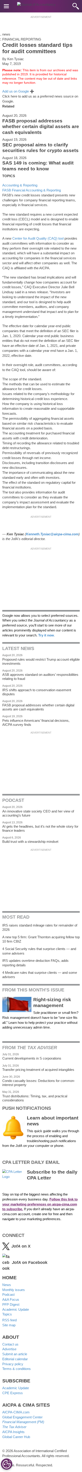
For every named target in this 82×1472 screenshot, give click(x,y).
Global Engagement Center (22, 1417)
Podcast (8, 1294)
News (6, 1285)
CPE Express (12, 1393)
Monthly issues (13, 1290)
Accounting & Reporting (19, 185)
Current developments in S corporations (31, 1058)
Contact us (10, 1344)
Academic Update (15, 1309)
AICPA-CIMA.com (16, 1412)
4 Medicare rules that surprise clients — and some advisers (39, 975)
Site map (8, 1325)
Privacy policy (12, 1364)
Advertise (9, 1349)
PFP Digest (10, 1304)
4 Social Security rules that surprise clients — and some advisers (39, 951)
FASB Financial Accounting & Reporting (31, 190)
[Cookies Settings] (6, 1464)
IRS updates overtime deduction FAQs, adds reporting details (35, 963)
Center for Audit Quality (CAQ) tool (38, 238)
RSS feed (10, 1320)
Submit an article (14, 1354)
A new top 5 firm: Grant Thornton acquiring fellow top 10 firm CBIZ (41, 939)
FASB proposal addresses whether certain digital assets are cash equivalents (40, 126)
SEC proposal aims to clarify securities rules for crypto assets (40, 147)
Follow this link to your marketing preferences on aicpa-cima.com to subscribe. (40, 1204)
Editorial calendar (15, 1359)
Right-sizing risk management (52, 1002)
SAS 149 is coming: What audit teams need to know (38, 165)
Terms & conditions (16, 1369)
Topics (7, 1314)
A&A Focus (10, 1299)
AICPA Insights (13, 1432)
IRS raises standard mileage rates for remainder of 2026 (39, 927)
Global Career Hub (16, 1437)
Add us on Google (18, 91)
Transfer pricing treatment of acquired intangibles (38, 1070)
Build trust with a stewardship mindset (30, 841)
